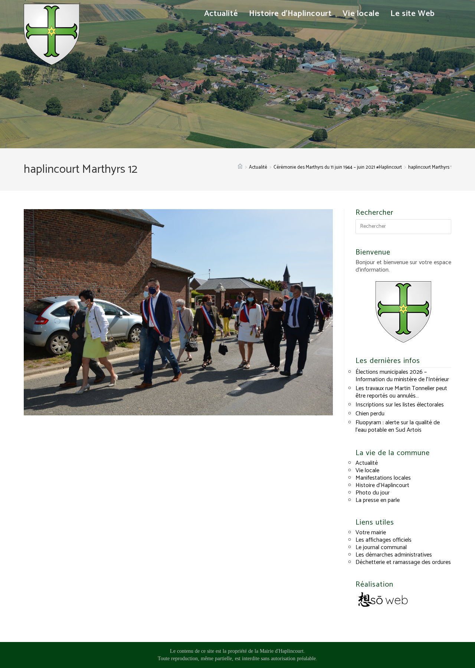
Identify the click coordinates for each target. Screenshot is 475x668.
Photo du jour (373, 493)
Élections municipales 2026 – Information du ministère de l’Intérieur (402, 376)
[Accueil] (240, 167)
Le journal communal (381, 547)
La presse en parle (378, 500)
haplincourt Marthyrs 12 (431, 167)
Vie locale (367, 471)
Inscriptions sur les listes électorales (400, 405)
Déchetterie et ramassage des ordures (403, 562)
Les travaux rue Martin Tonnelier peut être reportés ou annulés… (401, 392)
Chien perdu (370, 414)
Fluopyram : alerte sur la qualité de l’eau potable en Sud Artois (398, 426)
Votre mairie (371, 533)
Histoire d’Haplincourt (382, 485)
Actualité (367, 463)
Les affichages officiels (384, 540)
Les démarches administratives (394, 555)
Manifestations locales (383, 478)
